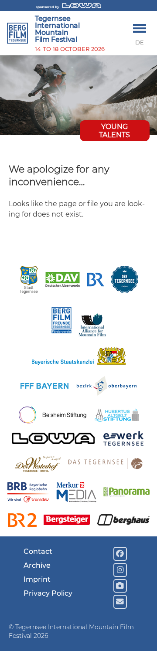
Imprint (37, 579)
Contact (38, 551)
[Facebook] (120, 554)
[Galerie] (120, 586)
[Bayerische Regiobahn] (28, 493)
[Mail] (120, 602)
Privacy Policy (48, 593)
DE (139, 42)
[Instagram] (120, 570)
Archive (37, 565)
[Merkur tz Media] (76, 493)
